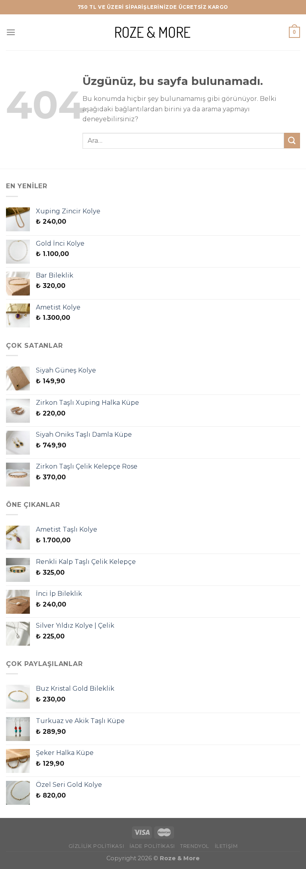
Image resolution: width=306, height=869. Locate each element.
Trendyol (194, 846)
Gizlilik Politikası (96, 846)
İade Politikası (152, 846)
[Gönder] (292, 140)
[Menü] (11, 32)
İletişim (226, 846)
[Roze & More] (153, 32)
